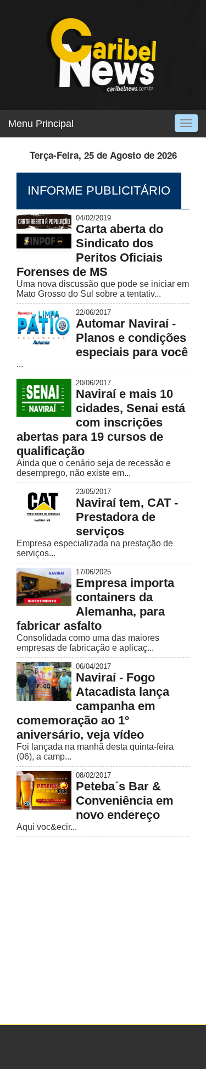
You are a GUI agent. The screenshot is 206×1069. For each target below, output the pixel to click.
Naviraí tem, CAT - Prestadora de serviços (127, 517)
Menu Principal (41, 123)
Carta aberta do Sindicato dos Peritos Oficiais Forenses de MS (89, 250)
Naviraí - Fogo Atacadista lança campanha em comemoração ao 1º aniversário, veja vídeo (92, 706)
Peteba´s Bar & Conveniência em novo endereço (125, 800)
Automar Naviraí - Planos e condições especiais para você (132, 338)
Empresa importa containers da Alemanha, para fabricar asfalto (95, 604)
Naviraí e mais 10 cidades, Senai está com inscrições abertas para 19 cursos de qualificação (100, 422)
